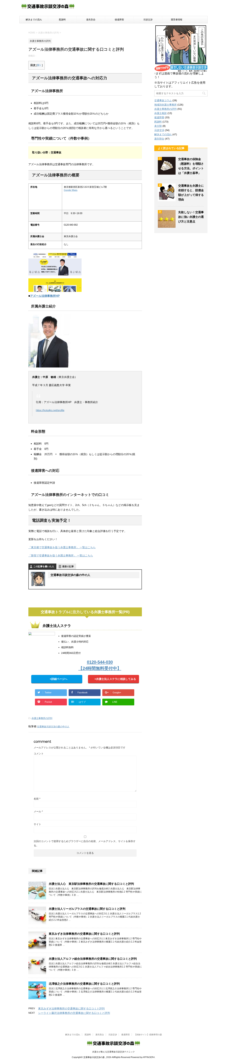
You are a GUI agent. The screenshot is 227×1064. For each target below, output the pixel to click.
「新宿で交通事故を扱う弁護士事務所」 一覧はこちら (60, 555)
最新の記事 (68, 566)
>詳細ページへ (58, 678)
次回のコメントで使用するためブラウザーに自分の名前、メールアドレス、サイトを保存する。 (84, 843)
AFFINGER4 (149, 1057)
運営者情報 (176, 19)
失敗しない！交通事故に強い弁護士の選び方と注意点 (191, 217)
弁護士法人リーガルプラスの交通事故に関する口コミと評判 (87, 908)
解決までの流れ (34, 19)
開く (39, 65)
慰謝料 (62, 19)
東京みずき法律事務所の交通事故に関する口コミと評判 (84, 933)
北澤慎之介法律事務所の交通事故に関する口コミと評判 (84, 983)
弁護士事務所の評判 (42, 718)
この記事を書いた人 (43, 566)
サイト (37, 824)
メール (38, 811)
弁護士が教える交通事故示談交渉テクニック (113, 1052)
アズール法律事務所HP (45, 295)
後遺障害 (119, 19)
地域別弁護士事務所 (165, 104)
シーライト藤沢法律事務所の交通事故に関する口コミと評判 (74, 1012)
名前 (37, 798)
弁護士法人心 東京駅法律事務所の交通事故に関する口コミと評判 (91, 883)
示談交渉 (148, 19)
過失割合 (90, 19)
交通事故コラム (163, 100)
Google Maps (70, 190)
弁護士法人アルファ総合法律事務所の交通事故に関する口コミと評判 (93, 958)
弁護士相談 (160, 113)
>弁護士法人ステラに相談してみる (115, 678)
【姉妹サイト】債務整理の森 (148, 1034)
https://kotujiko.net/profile (50, 410)
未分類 (158, 125)
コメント (39, 753)
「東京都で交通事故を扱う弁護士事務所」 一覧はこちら (62, 547)
